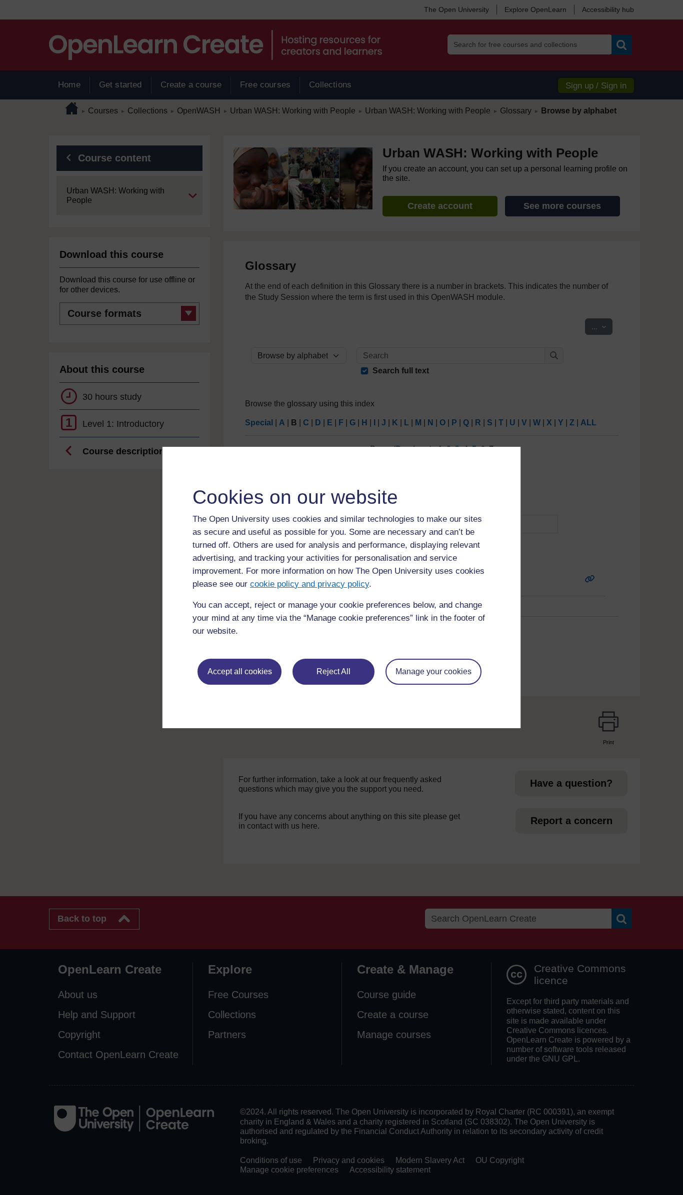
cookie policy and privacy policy (309, 584)
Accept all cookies (240, 671)
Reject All (333, 671)
